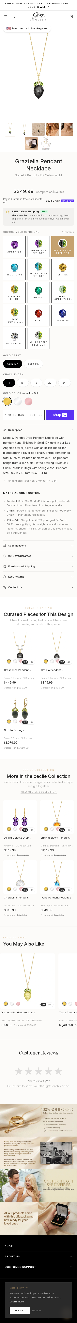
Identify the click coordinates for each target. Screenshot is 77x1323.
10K (25, 662)
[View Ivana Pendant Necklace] (57, 877)
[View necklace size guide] (45, 143)
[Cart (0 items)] (71, 16)
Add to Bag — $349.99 (24, 414)
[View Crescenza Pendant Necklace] (20, 649)
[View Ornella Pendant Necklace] (57, 649)
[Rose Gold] (28, 401)
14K (31, 662)
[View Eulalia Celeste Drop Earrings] (20, 817)
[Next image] (32, 649)
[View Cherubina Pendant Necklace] (20, 877)
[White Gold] (18, 401)
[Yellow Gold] (7, 401)
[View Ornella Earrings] (20, 709)
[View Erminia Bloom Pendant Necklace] (57, 817)
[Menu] (6, 16)
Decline (37, 1310)
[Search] (13, 16)
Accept (19, 1310)
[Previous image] (8, 649)
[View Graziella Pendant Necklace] (27, 981)
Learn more (17, 1301)
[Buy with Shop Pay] (60, 415)
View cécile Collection (39, 792)
